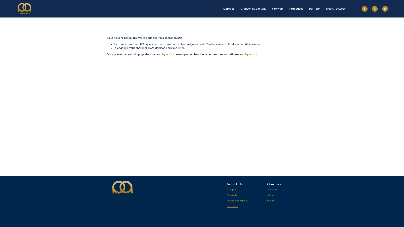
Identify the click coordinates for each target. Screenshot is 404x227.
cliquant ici (167, 54)
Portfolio (314, 9)
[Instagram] (375, 9)
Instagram (272, 195)
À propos (228, 9)
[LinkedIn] (385, 9)
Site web (277, 9)
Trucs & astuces (336, 9)
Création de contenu (253, 9)
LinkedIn (271, 200)
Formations (296, 9)
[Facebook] (365, 9)
